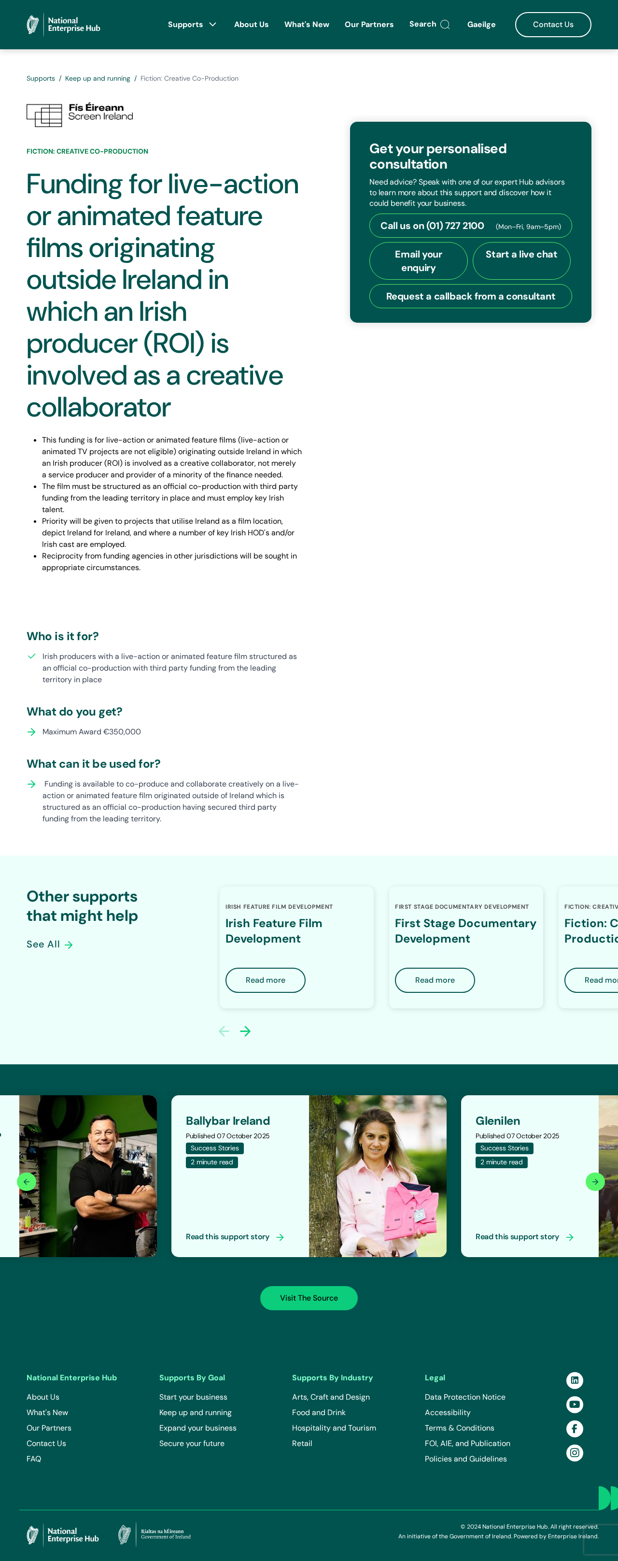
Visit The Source (309, 1298)
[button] (245, 1031)
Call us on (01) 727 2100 (470, 225)
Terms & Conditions (459, 1428)
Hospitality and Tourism (334, 1428)
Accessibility (448, 1412)
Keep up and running (97, 78)
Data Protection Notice (465, 1397)
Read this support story (228, 1237)
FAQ (34, 1459)
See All (45, 944)
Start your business (193, 1397)
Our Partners (369, 24)
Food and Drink (319, 1412)
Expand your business (198, 1428)
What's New (306, 24)
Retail (302, 1443)
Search (423, 24)
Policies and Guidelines (466, 1459)
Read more (265, 980)
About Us (251, 24)
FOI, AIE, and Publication (467, 1443)
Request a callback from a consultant (471, 296)
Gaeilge (482, 24)
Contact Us (553, 24)
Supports (186, 24)
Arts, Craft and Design (331, 1397)
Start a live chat (521, 254)
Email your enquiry (418, 261)
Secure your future (192, 1443)
